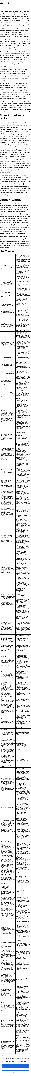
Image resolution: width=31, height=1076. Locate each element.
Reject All (15, 1072)
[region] (15, 1065)
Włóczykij (4, 3)
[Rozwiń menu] (1, 7)
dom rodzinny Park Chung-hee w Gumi (23, 881)
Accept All (15, 1065)
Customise (15, 1069)
